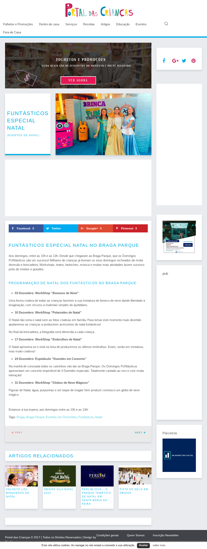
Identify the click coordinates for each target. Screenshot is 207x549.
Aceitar (143, 545)
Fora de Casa (12, 32)
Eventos (141, 24)
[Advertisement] (78, 188)
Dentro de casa (49, 24)
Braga (20, 417)
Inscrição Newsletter (166, 535)
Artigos (105, 24)
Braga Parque (35, 417)
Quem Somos (136, 535)
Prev (18, 432)
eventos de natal (23, 135)
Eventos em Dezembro (61, 417)
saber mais (159, 545)
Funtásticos (86, 417)
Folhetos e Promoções (18, 24)
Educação (123, 24)
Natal (98, 417)
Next (139, 432)
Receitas (89, 24)
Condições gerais (107, 535)
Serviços (71, 24)
